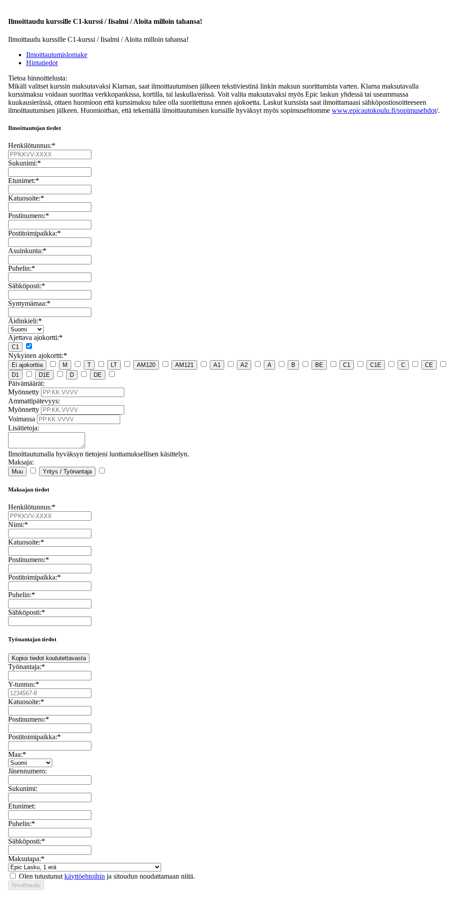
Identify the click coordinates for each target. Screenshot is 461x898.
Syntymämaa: (29, 303)
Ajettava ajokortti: (35, 337)
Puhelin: (21, 268)
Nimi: (18, 524)
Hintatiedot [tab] (42, 63)
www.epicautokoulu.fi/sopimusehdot (384, 110)
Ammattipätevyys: (34, 401)
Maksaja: (21, 462)
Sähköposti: (26, 286)
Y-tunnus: (23, 684)
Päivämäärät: (26, 383)
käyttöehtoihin (84, 876)
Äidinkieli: (25, 321)
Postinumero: (28, 215)
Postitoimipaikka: (34, 233)
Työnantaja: (26, 666)
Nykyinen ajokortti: (37, 355)
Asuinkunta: (27, 251)
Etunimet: (23, 180)
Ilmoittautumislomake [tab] (56, 54)
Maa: (17, 754)
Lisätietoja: (23, 428)
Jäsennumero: (27, 771)
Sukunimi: (24, 163)
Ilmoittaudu (26, 885)
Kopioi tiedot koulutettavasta (49, 658)
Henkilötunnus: (31, 145)
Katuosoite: (26, 198)
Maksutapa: (26, 858)
